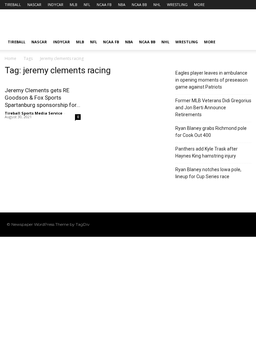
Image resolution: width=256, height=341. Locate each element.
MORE (199, 4)
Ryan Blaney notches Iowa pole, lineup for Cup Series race (208, 173)
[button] (243, 42)
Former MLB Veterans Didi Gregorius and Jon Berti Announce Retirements (213, 107)
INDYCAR (55, 4)
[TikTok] (224, 224)
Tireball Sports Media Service (33, 113)
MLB (73, 4)
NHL (157, 4)
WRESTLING (177, 4)
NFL (87, 4)
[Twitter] (235, 224)
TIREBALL (13, 4)
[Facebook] (203, 224)
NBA (121, 4)
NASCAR (34, 4)
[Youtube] (245, 224)
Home (10, 58)
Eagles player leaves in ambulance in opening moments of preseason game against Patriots (211, 80)
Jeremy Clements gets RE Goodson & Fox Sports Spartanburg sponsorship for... (42, 97)
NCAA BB (139, 4)
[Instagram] (213, 224)
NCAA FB (104, 4)
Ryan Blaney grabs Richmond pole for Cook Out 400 (211, 132)
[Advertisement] (173, 24)
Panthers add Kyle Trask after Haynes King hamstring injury (206, 152)
